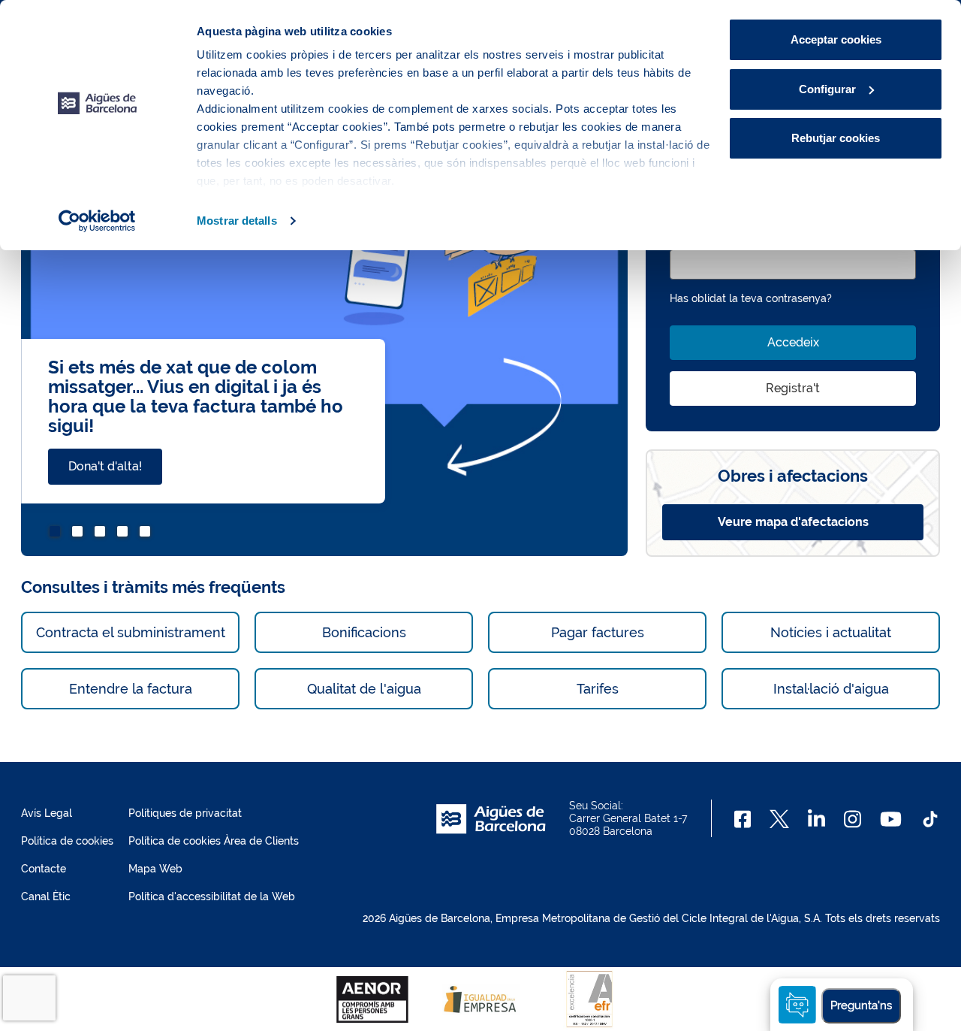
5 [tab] (147, 533)
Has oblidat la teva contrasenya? (751, 298)
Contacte (43, 869)
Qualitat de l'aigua (364, 689)
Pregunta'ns (861, 1005)
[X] (779, 819)
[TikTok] (930, 819)
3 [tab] (102, 533)
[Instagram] (852, 819)
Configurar (827, 89)
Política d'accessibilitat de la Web (211, 896)
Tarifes (598, 689)
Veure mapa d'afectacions (793, 522)
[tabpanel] (324, 340)
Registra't (793, 388)
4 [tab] (124, 533)
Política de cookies (67, 841)
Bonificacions (364, 632)
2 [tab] (79, 533)
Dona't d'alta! (105, 466)
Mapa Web (155, 869)
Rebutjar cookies (835, 138)
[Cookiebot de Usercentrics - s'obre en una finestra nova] (97, 221)
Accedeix (793, 342)
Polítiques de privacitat (185, 813)
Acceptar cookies (836, 39)
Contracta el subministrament (130, 632)
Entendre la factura (130, 689)
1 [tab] (57, 533)
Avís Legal (46, 813)
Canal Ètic (46, 896)
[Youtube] (891, 819)
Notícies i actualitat (830, 632)
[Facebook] (743, 819)
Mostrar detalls (237, 220)
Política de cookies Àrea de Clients (213, 841)
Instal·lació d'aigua (831, 689)
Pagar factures (597, 632)
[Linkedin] (816, 819)
